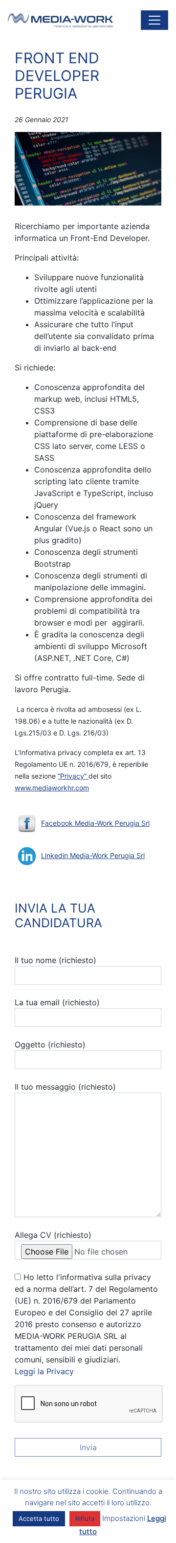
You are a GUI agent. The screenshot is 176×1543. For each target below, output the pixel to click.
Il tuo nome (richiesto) (55, 960)
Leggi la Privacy (44, 1371)
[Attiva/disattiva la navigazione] (154, 20)
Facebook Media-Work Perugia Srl (95, 823)
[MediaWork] (60, 20)
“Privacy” (73, 776)
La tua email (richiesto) (57, 1002)
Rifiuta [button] (84, 1518)
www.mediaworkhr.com (52, 788)
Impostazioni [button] (123, 1518)
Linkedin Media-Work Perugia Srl (93, 855)
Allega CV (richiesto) (53, 1235)
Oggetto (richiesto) (50, 1044)
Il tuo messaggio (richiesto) (65, 1087)
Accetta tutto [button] (39, 1518)
